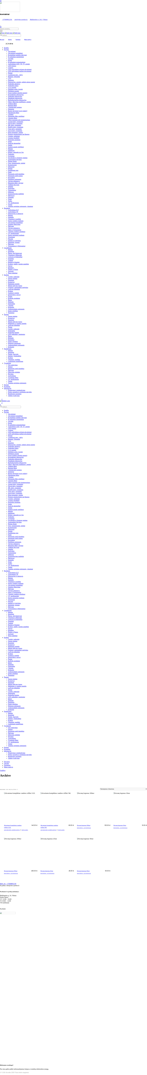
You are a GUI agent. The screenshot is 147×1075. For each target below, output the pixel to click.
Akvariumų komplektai (12, 830)
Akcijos (10, 39)
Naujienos (18, 39)
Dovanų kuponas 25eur (46, 871)
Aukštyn (2, 770)
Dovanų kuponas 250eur (10, 871)
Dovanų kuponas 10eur (120, 825)
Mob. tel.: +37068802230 (8, 884)
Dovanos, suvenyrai (84, 827)
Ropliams (25, 830)
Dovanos (2, 39)
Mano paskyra (27, 39)
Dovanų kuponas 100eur (83, 825)
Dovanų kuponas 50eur (83, 871)
